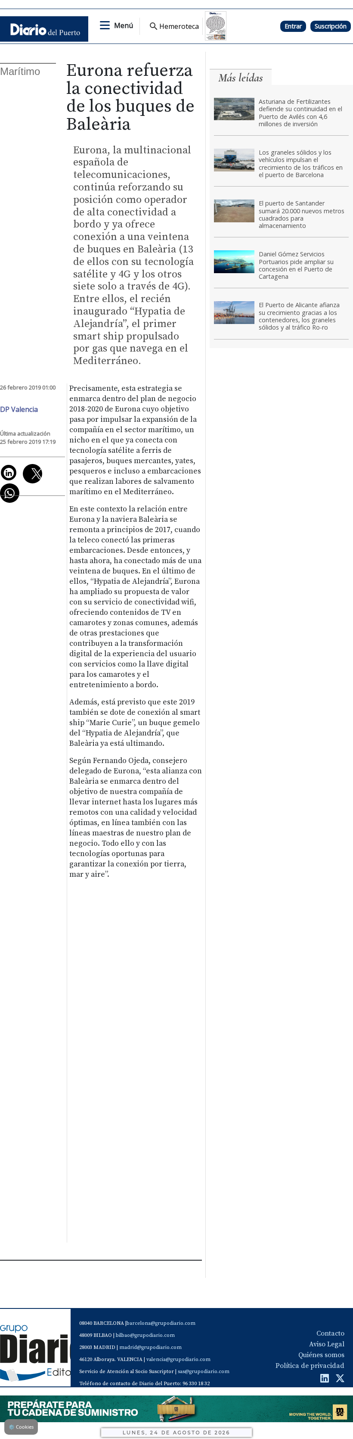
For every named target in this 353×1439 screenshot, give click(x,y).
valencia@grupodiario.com (178, 1359)
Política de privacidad (310, 1365)
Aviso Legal (326, 1344)
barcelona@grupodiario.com (161, 1323)
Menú (123, 25)
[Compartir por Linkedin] (8, 472)
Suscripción (331, 26)
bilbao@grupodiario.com (145, 1335)
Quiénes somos (321, 1355)
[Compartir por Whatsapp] (9, 493)
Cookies (21, 1426)
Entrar (293, 26)
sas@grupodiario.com (203, 1371)
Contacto (330, 1333)
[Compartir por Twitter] (32, 473)
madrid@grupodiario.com (150, 1347)
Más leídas (240, 78)
